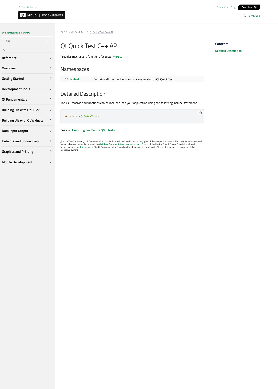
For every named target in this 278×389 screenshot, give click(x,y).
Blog (233, 7)
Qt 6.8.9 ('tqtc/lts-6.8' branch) (16, 32)
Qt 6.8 (64, 32)
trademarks (85, 147)
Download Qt (249, 7)
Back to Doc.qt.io (30, 7)
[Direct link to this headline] (91, 69)
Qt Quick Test (78, 32)
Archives (254, 16)
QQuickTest (71, 79)
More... (117, 56)
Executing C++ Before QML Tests (93, 130)
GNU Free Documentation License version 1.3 (121, 144)
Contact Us (222, 7)
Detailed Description (228, 50)
